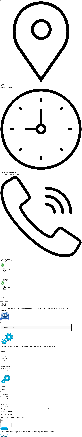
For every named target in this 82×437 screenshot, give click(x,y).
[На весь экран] (9, 434)
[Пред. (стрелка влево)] (2, 436)
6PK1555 (14, 327)
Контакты (4, 271)
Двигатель (6, 301)
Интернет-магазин (6, 269)
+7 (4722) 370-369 (6, 259)
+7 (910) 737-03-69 (6, 261)
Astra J (4, 305)
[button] (41, 273)
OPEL (4, 306)
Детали (2, 322)
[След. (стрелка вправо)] (5, 436)
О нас (4, 268)
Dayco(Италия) (15, 329)
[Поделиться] (5, 434)
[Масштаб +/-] (12, 434)
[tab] (2, 322)
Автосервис (5, 270)
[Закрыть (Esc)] (2, 434)
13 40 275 (14, 325)
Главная (1, 301)
